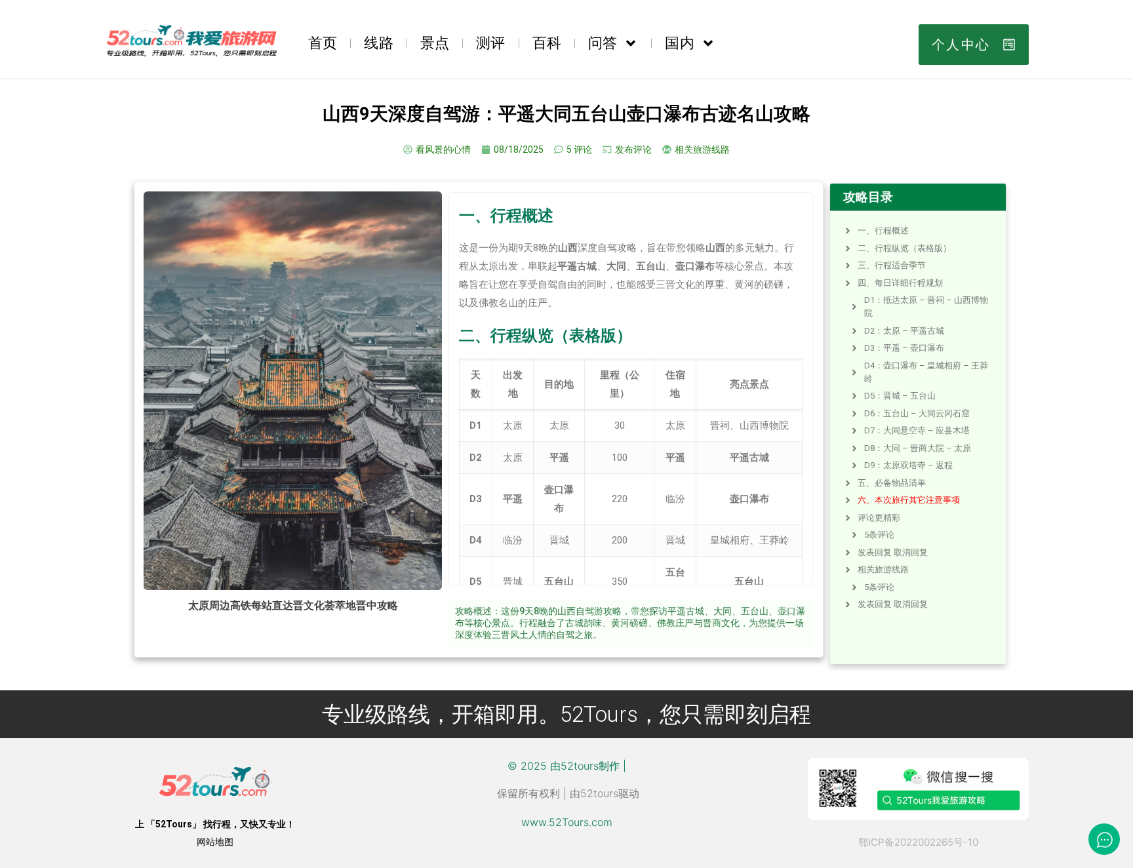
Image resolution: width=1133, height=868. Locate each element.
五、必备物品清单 (892, 483)
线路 (378, 43)
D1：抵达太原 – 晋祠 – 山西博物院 (926, 306)
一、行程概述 (883, 230)
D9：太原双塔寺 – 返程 (908, 465)
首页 (322, 43)
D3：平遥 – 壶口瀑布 (904, 348)
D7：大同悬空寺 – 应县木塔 (917, 430)
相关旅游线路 (883, 569)
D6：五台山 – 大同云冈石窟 (917, 413)
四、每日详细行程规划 (900, 283)
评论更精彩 (879, 518)
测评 (490, 43)
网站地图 (215, 842)
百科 (546, 43)
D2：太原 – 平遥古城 (904, 331)
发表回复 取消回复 (893, 552)
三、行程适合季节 (892, 265)
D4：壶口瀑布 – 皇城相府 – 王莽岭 (926, 372)
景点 (434, 43)
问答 (602, 43)
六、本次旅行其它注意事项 (909, 500)
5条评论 (879, 535)
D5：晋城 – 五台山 (900, 396)
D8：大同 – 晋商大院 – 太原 (917, 448)
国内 (679, 43)
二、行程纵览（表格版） (904, 248)
